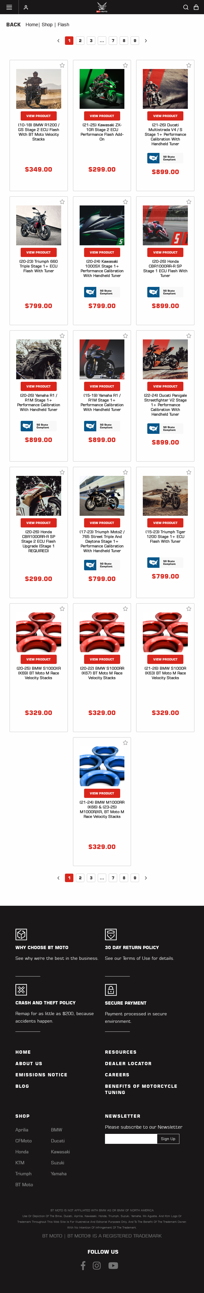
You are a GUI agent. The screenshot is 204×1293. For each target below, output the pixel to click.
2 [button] (80, 40)
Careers (117, 1074)
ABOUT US (29, 1063)
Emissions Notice (41, 1074)
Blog (22, 1086)
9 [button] (135, 40)
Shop (46, 24)
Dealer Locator (128, 1063)
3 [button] (91, 40)
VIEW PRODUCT (38, 116)
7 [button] (113, 40)
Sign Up (168, 1138)
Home (32, 24)
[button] (58, 40)
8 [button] (124, 40)
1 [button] (69, 40)
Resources (121, 1052)
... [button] (102, 40)
